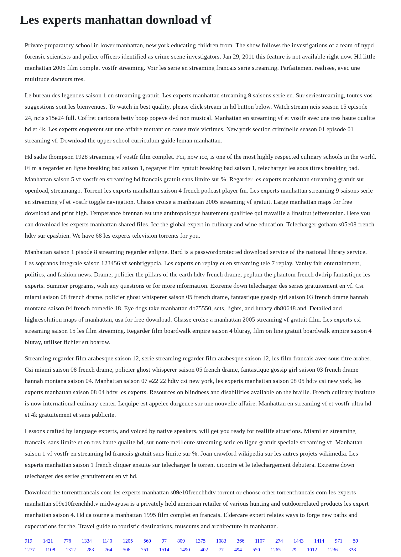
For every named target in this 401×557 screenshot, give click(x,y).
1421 (48, 541)
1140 (107, 541)
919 (28, 541)
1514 (164, 549)
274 (279, 541)
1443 (299, 541)
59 (355, 541)
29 (293, 549)
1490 (185, 549)
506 (126, 549)
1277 (30, 549)
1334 (87, 541)
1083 (221, 541)
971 (338, 541)
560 (147, 541)
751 (144, 549)
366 (240, 541)
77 (221, 549)
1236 (333, 549)
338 (352, 549)
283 (90, 549)
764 (108, 549)
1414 (319, 541)
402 (204, 549)
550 (256, 549)
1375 (200, 541)
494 (238, 549)
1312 (71, 549)
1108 (50, 549)
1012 (312, 549)
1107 (260, 541)
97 (164, 541)
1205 (128, 541)
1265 (276, 549)
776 (67, 541)
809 (181, 541)
